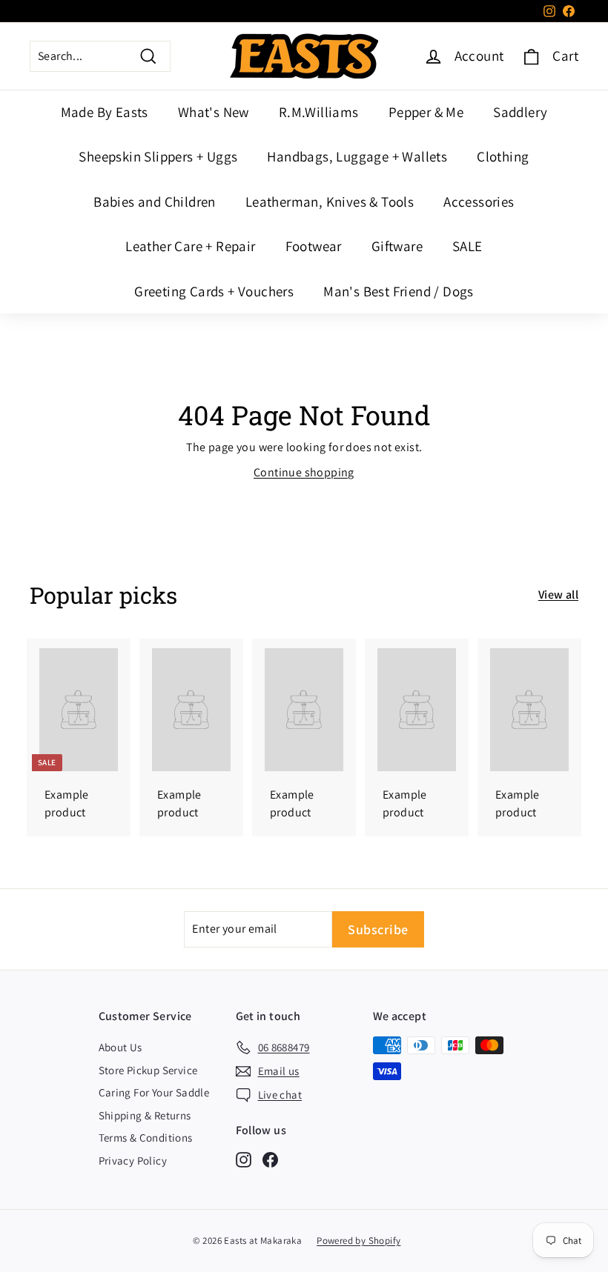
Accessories (478, 201)
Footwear (313, 246)
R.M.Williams (319, 112)
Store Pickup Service (148, 1070)
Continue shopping (304, 472)
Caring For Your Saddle (154, 1092)
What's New (213, 112)
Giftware (397, 246)
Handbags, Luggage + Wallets (357, 156)
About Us (120, 1047)
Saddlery (520, 112)
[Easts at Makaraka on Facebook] (270, 1159)
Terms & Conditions (146, 1138)
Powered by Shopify (358, 1240)
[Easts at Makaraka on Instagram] (243, 1159)
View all (558, 594)
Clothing (503, 156)
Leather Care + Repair (190, 246)
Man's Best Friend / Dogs (398, 291)
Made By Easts (104, 112)
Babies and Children (154, 201)
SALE (467, 246)
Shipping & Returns (145, 1115)
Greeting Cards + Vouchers (214, 291)
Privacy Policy (133, 1160)
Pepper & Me (426, 112)
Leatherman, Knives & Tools (329, 201)
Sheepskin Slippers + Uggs (158, 156)
